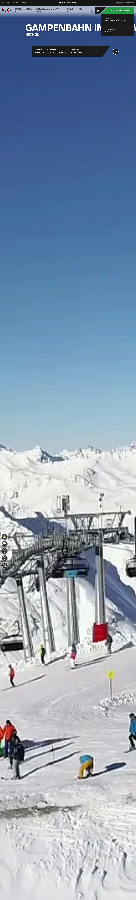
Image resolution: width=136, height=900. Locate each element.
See (32, 2)
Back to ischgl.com (68, 2)
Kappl (24, 2)
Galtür (5, 2)
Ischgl (15, 2)
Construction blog (124, 2)
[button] (91, 10)
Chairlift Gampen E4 (57, 52)
